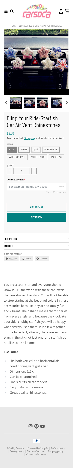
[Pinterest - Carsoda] (36, 426)
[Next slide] (66, 103)
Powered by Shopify (38, 448)
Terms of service (36, 451)
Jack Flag (56, 157)
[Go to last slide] (6, 103)
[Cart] (67, 11)
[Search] (12, 11)
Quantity (10, 165)
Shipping (30, 138)
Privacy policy (17, 451)
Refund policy (58, 448)
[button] (16, 103)
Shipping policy (55, 451)
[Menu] (6, 11)
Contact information (36, 454)
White (24, 149)
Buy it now (36, 217)
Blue (12, 149)
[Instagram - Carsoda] (30, 426)
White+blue (38, 157)
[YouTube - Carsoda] (42, 426)
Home (13, 26)
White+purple (17, 157)
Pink (36, 149)
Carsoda (20, 448)
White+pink (50, 149)
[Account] (61, 11)
